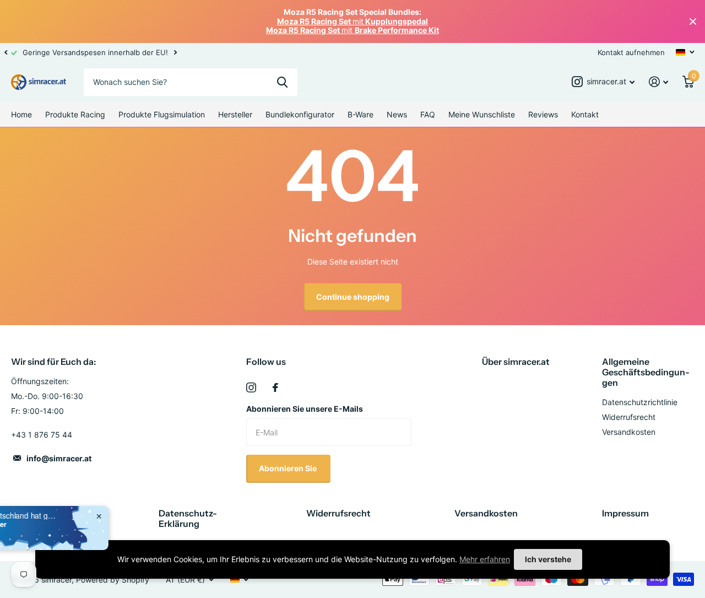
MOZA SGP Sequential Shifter (109, 524)
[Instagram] (251, 387)
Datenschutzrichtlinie (639, 402)
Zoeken (282, 82)
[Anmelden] (658, 81)
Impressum (625, 513)
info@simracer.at (58, 458)
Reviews (543, 114)
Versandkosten (628, 432)
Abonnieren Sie (288, 468)
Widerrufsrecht (628, 417)
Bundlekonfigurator (299, 114)
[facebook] (275, 387)
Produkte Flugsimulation (161, 114)
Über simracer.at (516, 361)
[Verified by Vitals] (69, 540)
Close (693, 21)
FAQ (427, 114)
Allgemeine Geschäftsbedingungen (646, 372)
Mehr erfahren (484, 559)
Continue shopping (352, 296)
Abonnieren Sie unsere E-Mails (304, 408)
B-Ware (360, 114)
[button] (5, 52)
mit (352, 21)
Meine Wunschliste (481, 114)
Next (175, 52)
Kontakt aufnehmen (631, 52)
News (397, 114)
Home (21, 114)
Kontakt (585, 114)
